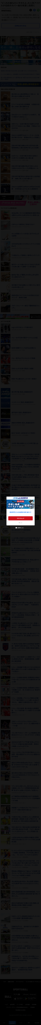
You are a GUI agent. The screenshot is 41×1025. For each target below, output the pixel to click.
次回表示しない (20, 527)
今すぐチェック (20, 518)
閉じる (20, 522)
